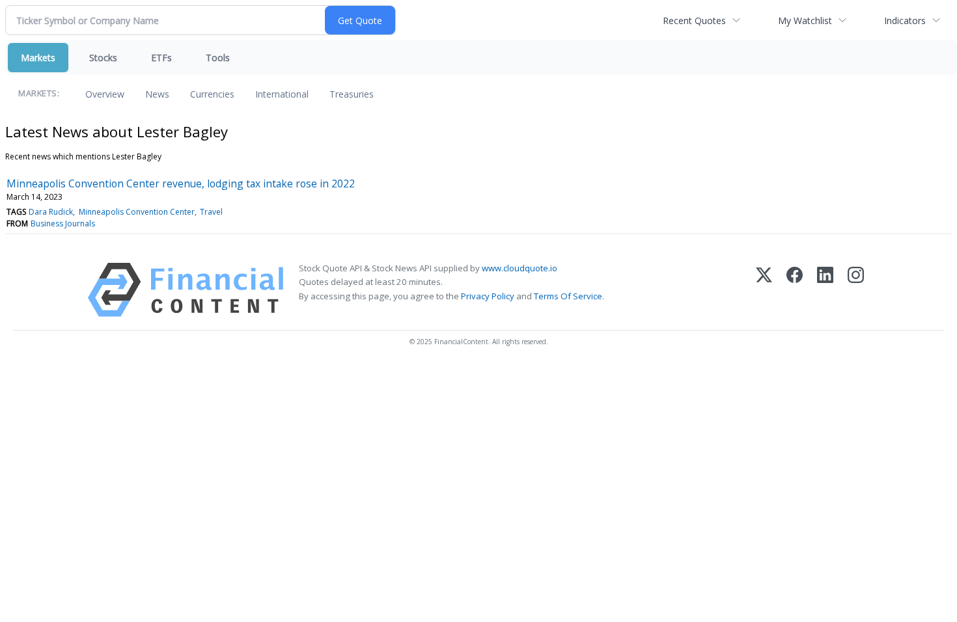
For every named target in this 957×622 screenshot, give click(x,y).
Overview (104, 94)
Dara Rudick (51, 211)
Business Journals (63, 223)
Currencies (212, 94)
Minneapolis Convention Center (137, 211)
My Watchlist (805, 20)
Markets (38, 57)
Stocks (103, 57)
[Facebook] (794, 290)
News (157, 94)
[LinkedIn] (825, 290)
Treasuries (351, 94)
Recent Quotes (694, 20)
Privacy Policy (487, 296)
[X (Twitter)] (764, 290)
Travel (211, 211)
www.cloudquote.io (519, 268)
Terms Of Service (568, 296)
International (282, 94)
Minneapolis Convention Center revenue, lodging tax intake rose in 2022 (181, 183)
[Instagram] (855, 290)
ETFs (161, 57)
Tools (218, 57)
